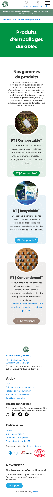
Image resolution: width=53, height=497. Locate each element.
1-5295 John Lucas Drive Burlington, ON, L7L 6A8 (16, 361)
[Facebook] (20, 414)
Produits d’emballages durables (27, 19)
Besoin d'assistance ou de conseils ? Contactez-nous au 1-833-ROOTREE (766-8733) (26, 12)
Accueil (6, 19)
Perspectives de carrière (17, 441)
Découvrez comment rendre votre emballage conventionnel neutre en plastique (27, 307)
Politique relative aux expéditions (20, 387)
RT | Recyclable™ (26, 240)
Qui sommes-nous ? (15, 434)
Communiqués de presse (17, 437)
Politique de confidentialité (17, 394)
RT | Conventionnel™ (26, 320)
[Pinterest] (27, 414)
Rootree (35, 492)
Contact (9, 430)
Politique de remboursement (18, 391)
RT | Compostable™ (26, 173)
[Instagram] (7, 414)
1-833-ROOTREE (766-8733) (18, 355)
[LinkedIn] (13, 414)
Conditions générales (15, 398)
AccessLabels (33, 446)
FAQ (8, 384)
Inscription (14, 485)
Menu (47, 6)
